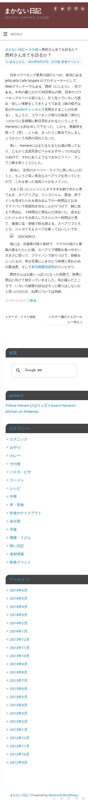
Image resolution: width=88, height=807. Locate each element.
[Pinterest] (75, 9)
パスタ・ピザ (20, 471)
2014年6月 (18, 590)
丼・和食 (17, 504)
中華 (13, 496)
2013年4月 (18, 705)
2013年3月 (18, 713)
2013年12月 (20, 639)
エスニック (18, 439)
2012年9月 (18, 762)
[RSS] (82, 9)
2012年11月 (20, 746)
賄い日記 (17, 545)
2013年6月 (18, 688)
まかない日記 (22, 10)
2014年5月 (18, 598)
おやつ (15, 447)
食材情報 (17, 553)
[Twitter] (61, 9)
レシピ (15, 488)
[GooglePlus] (68, 9)
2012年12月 (20, 737)
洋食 (13, 529)
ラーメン (17, 480)
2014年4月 (18, 606)
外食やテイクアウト (26, 512)
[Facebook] (55, 9)
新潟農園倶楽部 (42, 266)
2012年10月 (20, 754)
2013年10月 (20, 655)
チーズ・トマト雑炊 (21, 317)
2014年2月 (18, 623)
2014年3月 (18, 614)
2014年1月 (18, 631)
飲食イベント (70, 62)
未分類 (15, 521)
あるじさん (17, 62)
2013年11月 (20, 647)
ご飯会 (31, 300)
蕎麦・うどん (20, 537)
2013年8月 (18, 672)
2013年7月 (18, 680)
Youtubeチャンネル (26, 109)
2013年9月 (18, 664)
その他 (33, 49)
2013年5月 (18, 696)
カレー (15, 455)
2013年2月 (18, 721)
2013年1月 (18, 729)
